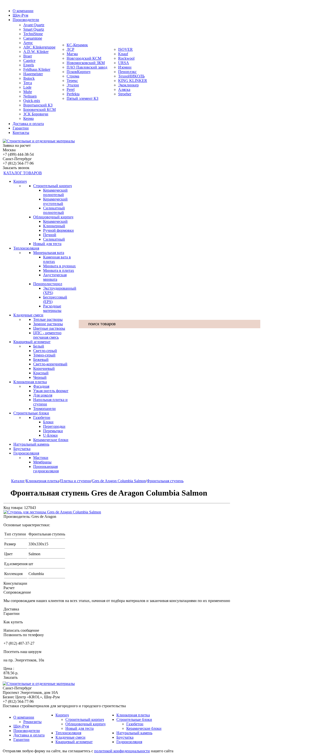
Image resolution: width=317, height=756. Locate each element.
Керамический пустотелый (55, 201)
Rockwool (126, 58)
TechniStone (33, 34)
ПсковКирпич (78, 72)
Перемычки (53, 431)
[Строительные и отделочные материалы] (39, 141)
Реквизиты (32, 722)
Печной (49, 235)
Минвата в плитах (58, 270)
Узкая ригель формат (50, 391)
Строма (73, 76)
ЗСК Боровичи (35, 114)
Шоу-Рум (20, 15)
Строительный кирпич (52, 186)
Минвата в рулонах (59, 266)
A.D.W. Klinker (36, 52)
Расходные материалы (52, 308)
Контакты (21, 132)
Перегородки (54, 426)
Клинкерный (54, 226)
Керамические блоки (50, 440)
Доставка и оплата (28, 124)
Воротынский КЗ (38, 105)
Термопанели (44, 408)
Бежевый (41, 359)
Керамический (55, 221)
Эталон (73, 85)
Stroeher (124, 94)
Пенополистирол (47, 284)
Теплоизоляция (26, 248)
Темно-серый (44, 355)
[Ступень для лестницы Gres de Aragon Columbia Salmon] (52, 512)
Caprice (29, 60)
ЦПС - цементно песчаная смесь (47, 335)
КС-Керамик (77, 45)
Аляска (124, 89)
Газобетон (41, 417)
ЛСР (70, 49)
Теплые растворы (48, 319)
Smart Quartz (33, 29)
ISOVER (125, 49)
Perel (71, 89)
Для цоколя (42, 395)
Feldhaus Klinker (36, 69)
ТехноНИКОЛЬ (131, 76)
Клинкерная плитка (30, 382)
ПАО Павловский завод (87, 67)
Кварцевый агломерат (32, 342)
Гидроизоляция (26, 453)
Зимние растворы (48, 324)
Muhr (27, 92)
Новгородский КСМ (84, 58)
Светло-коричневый (50, 364)
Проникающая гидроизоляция (46, 468)
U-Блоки (50, 435)
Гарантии (21, 128)
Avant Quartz (33, 25)
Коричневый (44, 368)
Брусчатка (21, 449)
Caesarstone (32, 38)
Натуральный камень (31, 444)
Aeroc (28, 43)
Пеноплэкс (127, 72)
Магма (72, 54)
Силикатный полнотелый (54, 210)
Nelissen (30, 96)
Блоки (48, 422)
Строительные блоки (31, 413)
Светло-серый (45, 351)
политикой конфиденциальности (122, 751)
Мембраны (42, 462)
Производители (26, 20)
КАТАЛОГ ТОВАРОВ (22, 173)
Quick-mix (31, 101)
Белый (38, 346)
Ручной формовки (58, 230)
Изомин (125, 67)
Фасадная (41, 386)
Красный (41, 373)
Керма (28, 118)
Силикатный (54, 239)
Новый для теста (47, 244)
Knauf (123, 54)
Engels (28, 65)
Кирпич (20, 181)
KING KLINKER (132, 80)
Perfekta (73, 94)
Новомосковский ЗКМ (86, 63)
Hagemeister (33, 74)
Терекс (72, 80)
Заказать (10, 677)
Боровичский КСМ (39, 109)
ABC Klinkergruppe (39, 47)
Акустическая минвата (55, 277)
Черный (40, 377)
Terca (27, 83)
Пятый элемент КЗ (82, 98)
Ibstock (29, 78)
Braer (27, 56)
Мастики (40, 457)
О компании (23, 11)
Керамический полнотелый (55, 192)
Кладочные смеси (28, 315)
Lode (27, 87)
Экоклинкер (128, 85)
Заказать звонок (16, 168)
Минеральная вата (48, 253)
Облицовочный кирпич (53, 217)
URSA (123, 63)
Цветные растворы (49, 328)
